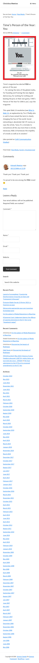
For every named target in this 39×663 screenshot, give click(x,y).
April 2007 (6, 610)
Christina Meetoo (10, 3)
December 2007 (8, 583)
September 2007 (8, 593)
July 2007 (6, 600)
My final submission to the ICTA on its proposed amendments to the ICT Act (16, 363)
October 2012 (7, 525)
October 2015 (7, 501)
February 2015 (7, 512)
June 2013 (6, 518)
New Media (15, 150)
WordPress (21, 659)
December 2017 (8, 457)
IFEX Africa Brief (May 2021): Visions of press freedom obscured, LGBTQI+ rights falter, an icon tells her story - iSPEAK (18, 358)
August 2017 (7, 467)
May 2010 (6, 539)
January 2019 (7, 447)
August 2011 (7, 529)
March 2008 (7, 576)
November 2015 (8, 498)
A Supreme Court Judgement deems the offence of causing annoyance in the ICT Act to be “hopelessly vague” (19, 319)
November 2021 (8, 386)
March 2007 (7, 613)
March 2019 (7, 444)
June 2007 (6, 603)
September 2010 (8, 532)
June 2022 (6, 383)
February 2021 (7, 403)
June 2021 (6, 389)
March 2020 (7, 423)
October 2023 (7, 376)
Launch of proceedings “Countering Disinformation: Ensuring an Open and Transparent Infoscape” (16, 296)
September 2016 (8, 491)
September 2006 (8, 634)
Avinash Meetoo (16, 165)
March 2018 (7, 454)
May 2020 (6, 417)
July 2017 (6, 471)
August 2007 (7, 596)
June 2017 (6, 474)
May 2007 (6, 607)
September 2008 (8, 566)
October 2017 (7, 461)
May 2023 (6, 379)
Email (5, 246)
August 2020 (7, 413)
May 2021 (6, 393)
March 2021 (7, 400)
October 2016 (7, 488)
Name (6, 235)
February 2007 (7, 617)
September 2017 (8, 464)
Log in (27, 659)
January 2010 (7, 549)
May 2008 (6, 569)
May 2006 (6, 647)
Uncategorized (30, 150)
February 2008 (7, 579)
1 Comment (25, 33)
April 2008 (6, 573)
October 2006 (7, 630)
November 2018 (8, 451)
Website (6, 257)
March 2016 (7, 495)
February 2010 (7, 545)
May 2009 (6, 559)
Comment (7, 209)
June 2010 (6, 535)
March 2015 (7, 508)
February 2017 (7, 481)
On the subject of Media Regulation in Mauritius (19, 314)
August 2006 (7, 637)
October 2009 (7, 556)
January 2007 (7, 620)
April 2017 (6, 478)
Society (21, 150)
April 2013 (6, 522)
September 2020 (8, 410)
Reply (5, 189)
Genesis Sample (22, 657)
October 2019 (7, 427)
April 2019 (6, 440)
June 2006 (6, 644)
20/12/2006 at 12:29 (17, 168)
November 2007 (8, 586)
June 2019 (6, 434)
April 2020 (6, 420)
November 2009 (8, 552)
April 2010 (6, 542)
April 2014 (6, 515)
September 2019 (8, 430)
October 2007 (7, 590)
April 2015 (6, 505)
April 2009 (6, 562)
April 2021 (6, 396)
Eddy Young (7, 350)
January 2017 (7, 484)
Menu (34, 3)
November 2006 (8, 627)
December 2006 (8, 623)
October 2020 (7, 406)
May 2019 (6, 437)
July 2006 (6, 640)
